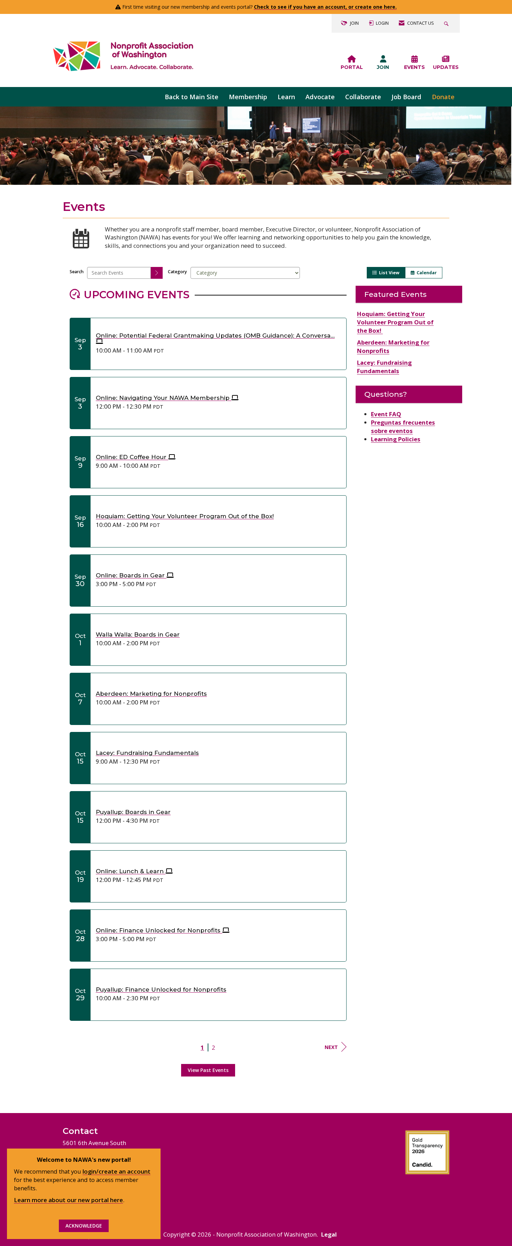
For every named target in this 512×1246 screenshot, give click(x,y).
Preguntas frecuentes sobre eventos (403, 426)
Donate (443, 97)
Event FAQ (386, 414)
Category (177, 272)
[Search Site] (447, 23)
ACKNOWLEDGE (83, 1225)
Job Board (406, 97)
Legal (329, 1234)
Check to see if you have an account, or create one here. (325, 6)
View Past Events (208, 1070)
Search (77, 272)
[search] (157, 273)
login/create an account (116, 1171)
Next (331, 1047)
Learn (286, 97)
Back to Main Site (191, 97)
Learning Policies (395, 439)
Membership (248, 97)
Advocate (320, 97)
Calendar (425, 273)
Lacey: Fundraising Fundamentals (384, 366)
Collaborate (363, 97)
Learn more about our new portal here (68, 1200)
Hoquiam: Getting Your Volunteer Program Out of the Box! (395, 322)
